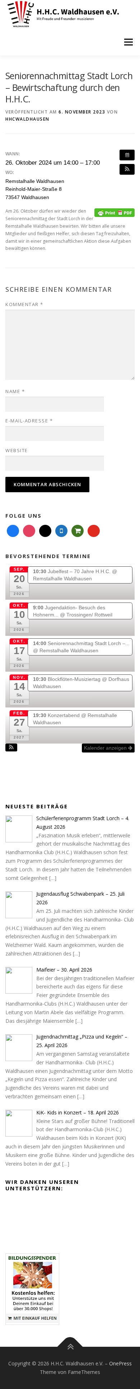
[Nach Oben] (70, 1347)
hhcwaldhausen (27, 119)
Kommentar (24, 304)
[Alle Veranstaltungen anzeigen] (127, 155)
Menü (128, 42)
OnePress (120, 1363)
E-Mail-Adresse (29, 420)
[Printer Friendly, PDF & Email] (114, 211)
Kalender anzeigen (106, 748)
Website (16, 450)
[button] (127, 169)
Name (15, 391)
